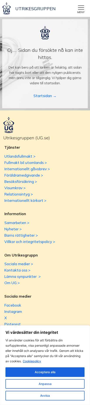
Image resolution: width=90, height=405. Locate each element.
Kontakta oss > (17, 270)
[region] (45, 365)
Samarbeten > (16, 222)
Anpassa (45, 384)
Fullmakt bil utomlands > (25, 162)
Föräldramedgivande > (23, 175)
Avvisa (45, 395)
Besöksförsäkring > (20, 181)
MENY (81, 12)
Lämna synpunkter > (22, 276)
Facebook (12, 305)
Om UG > (12, 282)
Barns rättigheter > (21, 235)
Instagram (13, 311)
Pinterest (12, 324)
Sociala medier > (18, 264)
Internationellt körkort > (25, 200)
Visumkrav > (15, 188)
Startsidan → (45, 95)
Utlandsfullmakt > (19, 156)
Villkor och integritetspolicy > (29, 241)
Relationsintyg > (18, 194)
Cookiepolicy (32, 361)
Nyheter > (13, 229)
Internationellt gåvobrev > (27, 169)
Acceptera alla (45, 372)
